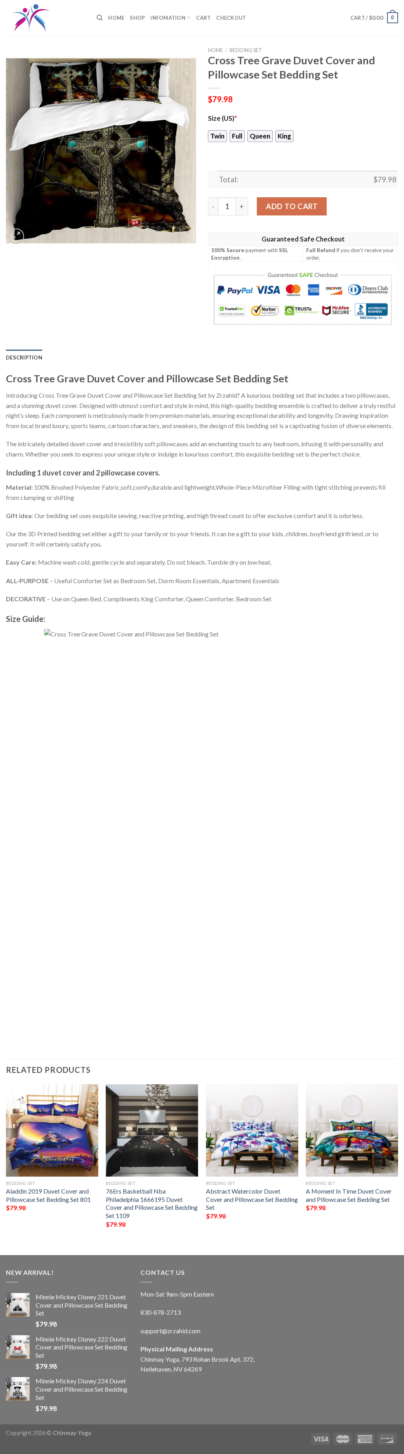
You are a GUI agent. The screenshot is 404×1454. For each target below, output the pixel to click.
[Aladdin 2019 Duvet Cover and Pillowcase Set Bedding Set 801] (52, 1130)
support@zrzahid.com (170, 1330)
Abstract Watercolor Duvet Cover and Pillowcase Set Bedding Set (252, 1199)
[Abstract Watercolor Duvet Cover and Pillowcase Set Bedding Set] (252, 1130)
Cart (203, 18)
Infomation (167, 18)
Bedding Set (246, 50)
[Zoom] (16, 236)
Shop (137, 18)
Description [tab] (24, 357)
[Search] (100, 17)
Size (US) (222, 118)
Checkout (231, 18)
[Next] (398, 1163)
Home (116, 18)
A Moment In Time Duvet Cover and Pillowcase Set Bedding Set (349, 1195)
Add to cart (292, 206)
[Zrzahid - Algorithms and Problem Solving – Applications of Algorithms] (45, 18)
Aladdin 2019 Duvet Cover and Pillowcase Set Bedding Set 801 (48, 1195)
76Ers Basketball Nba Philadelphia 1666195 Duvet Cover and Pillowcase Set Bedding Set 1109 (152, 1203)
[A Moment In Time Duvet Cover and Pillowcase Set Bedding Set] (352, 1130)
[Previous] (6, 1163)
